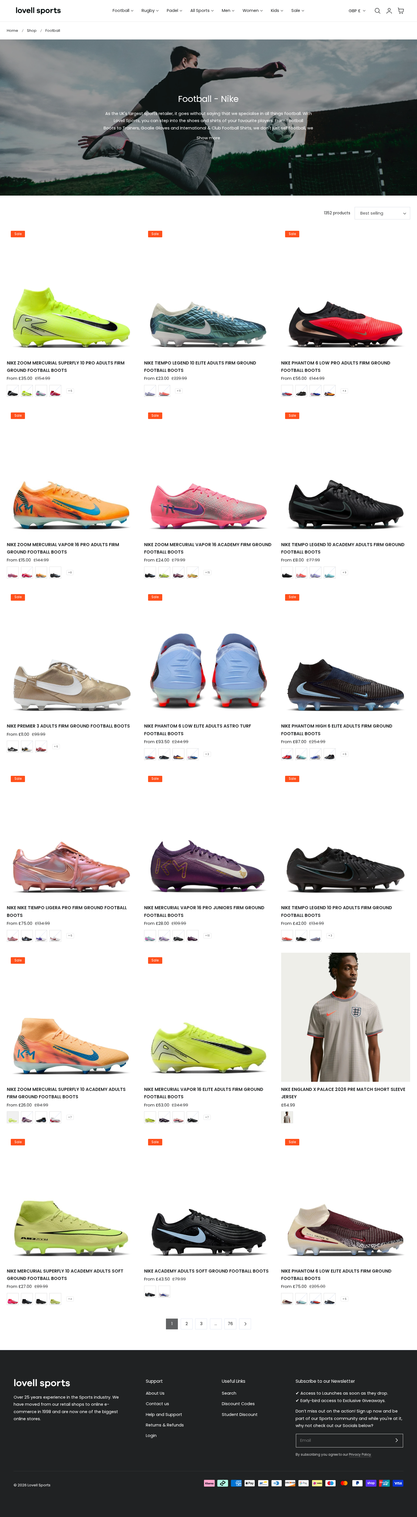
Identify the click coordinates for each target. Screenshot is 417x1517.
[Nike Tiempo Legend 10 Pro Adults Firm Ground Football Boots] (345, 835)
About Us (155, 1393)
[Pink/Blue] (178, 1117)
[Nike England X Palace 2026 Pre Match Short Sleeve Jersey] (345, 1017)
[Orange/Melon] (41, 573)
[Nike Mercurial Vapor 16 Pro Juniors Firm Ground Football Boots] (208, 835)
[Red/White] (164, 391)
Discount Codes (238, 1404)
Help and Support (164, 1414)
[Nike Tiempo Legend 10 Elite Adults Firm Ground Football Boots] (208, 290)
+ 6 (70, 391)
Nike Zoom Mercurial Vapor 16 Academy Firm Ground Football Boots (207, 548)
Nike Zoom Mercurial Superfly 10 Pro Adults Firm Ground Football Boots (66, 366)
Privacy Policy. (360, 1454)
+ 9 (344, 572)
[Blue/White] (330, 573)
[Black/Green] (13, 391)
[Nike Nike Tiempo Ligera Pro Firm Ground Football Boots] (71, 835)
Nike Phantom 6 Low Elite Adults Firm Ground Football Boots (336, 1274)
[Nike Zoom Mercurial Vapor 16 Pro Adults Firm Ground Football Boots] (71, 472)
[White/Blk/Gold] (27, 747)
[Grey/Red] (287, 1117)
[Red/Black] (55, 1117)
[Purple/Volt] (150, 391)
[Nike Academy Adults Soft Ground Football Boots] (208, 1199)
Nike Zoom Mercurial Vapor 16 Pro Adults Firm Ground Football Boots (63, 548)
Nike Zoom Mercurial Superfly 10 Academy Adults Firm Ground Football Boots (66, 1093)
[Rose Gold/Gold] (13, 936)
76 (230, 1324)
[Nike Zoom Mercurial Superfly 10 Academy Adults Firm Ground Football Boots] (71, 1017)
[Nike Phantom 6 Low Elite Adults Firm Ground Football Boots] (345, 1199)
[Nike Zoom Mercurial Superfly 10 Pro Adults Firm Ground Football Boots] (71, 290)
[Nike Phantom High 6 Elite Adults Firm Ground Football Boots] (345, 653)
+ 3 (207, 754)
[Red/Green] (55, 391)
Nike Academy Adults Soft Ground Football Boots (206, 1271)
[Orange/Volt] (330, 391)
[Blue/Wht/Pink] (315, 391)
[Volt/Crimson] (13, 1117)
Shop (32, 30)
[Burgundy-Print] (287, 1299)
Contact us (157, 1404)
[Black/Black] (301, 391)
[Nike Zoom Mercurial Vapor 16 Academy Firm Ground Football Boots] (208, 472)
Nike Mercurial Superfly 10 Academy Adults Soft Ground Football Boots (65, 1274)
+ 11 (179, 391)
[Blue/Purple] (287, 391)
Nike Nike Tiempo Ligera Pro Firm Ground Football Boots (67, 911)
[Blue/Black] (315, 754)
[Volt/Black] (27, 391)
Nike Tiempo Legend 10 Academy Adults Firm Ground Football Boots (343, 548)
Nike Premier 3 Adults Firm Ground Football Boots (68, 726)
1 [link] (171, 1324)
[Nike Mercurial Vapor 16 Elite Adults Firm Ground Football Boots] (208, 1017)
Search (229, 1393)
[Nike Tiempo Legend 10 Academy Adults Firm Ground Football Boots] (345, 472)
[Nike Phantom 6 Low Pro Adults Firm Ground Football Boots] (345, 290)
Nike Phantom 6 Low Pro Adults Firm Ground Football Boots (335, 366)
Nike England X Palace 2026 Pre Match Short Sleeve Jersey (343, 1093)
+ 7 (70, 1117)
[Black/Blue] (55, 573)
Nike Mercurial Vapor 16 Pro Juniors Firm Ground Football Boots (204, 911)
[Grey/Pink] (41, 391)
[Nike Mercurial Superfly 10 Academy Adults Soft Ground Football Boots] (71, 1199)
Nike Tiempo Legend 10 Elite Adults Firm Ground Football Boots (200, 366)
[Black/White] (13, 747)
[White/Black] (55, 936)
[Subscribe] (396, 1440)
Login (151, 1436)
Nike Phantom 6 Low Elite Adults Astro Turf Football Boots (197, 729)
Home (12, 30)
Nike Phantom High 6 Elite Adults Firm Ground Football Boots (336, 729)
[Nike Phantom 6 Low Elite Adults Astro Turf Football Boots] (208, 653)
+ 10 (207, 935)
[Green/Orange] (301, 754)
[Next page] (245, 1324)
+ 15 (207, 572)
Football (52, 30)
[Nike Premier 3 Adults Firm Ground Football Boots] (71, 653)
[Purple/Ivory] (178, 573)
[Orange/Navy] (193, 573)
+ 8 (69, 572)
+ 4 (344, 391)
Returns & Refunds (165, 1425)
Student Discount (240, 1414)
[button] (401, 11)
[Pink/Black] (13, 573)
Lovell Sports (39, 1485)
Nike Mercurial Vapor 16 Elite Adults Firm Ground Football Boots (203, 1093)
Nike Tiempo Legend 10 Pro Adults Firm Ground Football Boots (336, 911)
